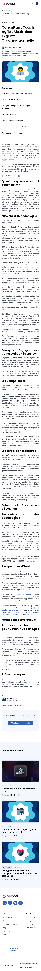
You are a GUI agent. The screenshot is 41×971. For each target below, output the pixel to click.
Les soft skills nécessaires (12, 121)
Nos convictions (9, 921)
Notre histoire (8, 917)
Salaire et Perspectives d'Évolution (16, 127)
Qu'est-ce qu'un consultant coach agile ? (18, 93)
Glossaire (6, 931)
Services (29, 924)
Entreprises (30, 921)
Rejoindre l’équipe (10, 924)
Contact (6, 935)
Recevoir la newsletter (13, 949)
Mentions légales (26, 967)
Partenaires (30, 928)
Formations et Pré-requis (12, 133)
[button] (31, 3)
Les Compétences (9, 114)
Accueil (4, 11)
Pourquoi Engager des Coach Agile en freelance (17, 107)
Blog (10, 11)
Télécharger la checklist (20, 723)
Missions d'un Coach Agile (12, 99)
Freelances (30, 917)
